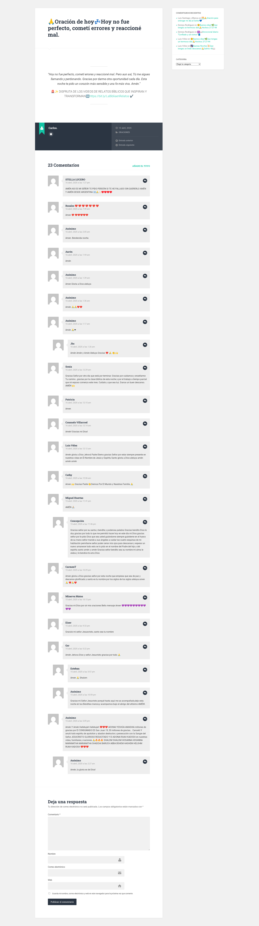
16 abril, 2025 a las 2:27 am (82, 763)
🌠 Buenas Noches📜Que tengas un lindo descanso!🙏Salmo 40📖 (196, 47)
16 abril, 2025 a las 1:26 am (82, 347)
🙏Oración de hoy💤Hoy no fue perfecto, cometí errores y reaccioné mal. (94, 28)
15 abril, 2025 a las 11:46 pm (83, 524)
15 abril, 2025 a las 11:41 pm (78, 501)
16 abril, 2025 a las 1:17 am (77, 324)
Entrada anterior (126, 140)
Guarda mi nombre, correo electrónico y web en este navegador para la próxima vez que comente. (92, 893)
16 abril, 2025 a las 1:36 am (77, 301)
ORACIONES (124, 132)
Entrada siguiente (126, 145)
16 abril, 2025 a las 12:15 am (78, 402)
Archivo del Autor (51, 134)
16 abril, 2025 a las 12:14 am (78, 425)
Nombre (51, 854)
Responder (145, 181)
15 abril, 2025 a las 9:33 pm (77, 626)
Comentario (54, 815)
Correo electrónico (56, 867)
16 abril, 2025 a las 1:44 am (77, 255)
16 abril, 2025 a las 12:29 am (78, 370)
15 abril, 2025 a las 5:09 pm (77, 721)
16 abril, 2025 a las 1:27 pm (77, 182)
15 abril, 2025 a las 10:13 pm (78, 599)
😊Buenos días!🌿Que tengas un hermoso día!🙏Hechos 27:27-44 (197, 26)
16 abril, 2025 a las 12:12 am (78, 448)
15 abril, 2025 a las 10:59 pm (83, 695)
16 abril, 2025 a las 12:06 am (78, 478)
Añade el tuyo (141, 166)
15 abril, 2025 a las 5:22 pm (77, 649)
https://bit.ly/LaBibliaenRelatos (109, 96)
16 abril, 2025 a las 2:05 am (77, 232)
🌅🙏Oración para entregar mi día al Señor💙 (198, 19)
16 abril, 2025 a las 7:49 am (77, 209)
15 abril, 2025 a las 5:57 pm (82, 672)
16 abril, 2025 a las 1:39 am (77, 278)
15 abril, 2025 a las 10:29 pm (78, 570)
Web (50, 880)
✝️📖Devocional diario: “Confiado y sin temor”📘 (198, 33)
